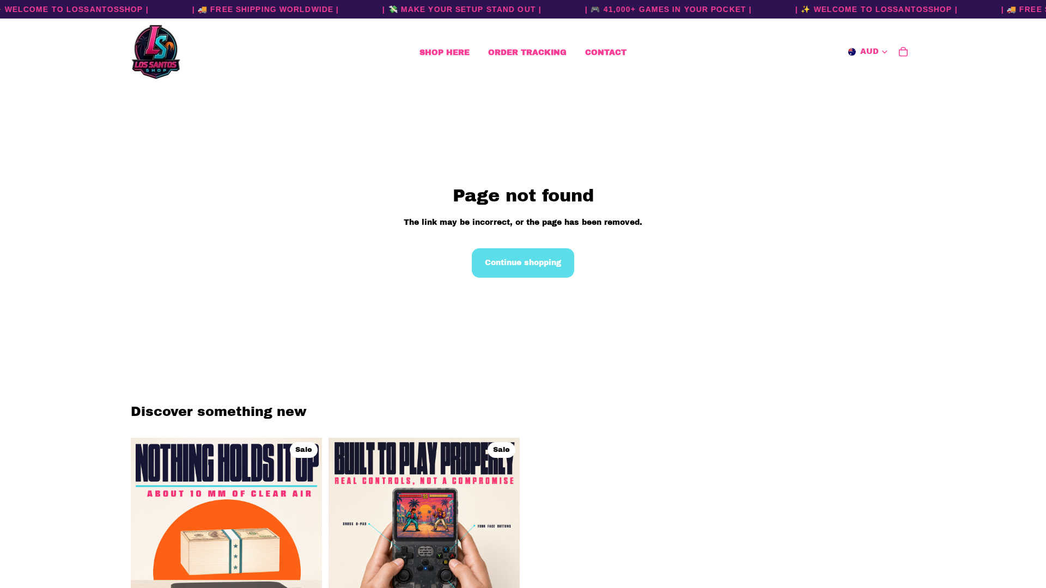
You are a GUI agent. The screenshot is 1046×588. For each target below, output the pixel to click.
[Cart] (903, 52)
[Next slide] (305, 534)
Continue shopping (523, 263)
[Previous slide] (147, 534)
